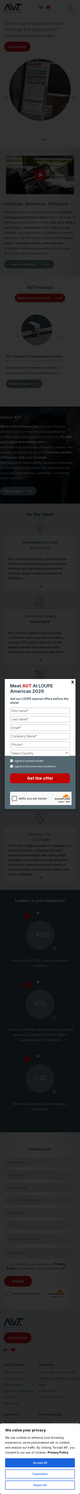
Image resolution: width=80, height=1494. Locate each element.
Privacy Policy (58, 1452)
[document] (40, 747)
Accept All (40, 1462)
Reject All (40, 1485)
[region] (40, 1458)
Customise (40, 1474)
